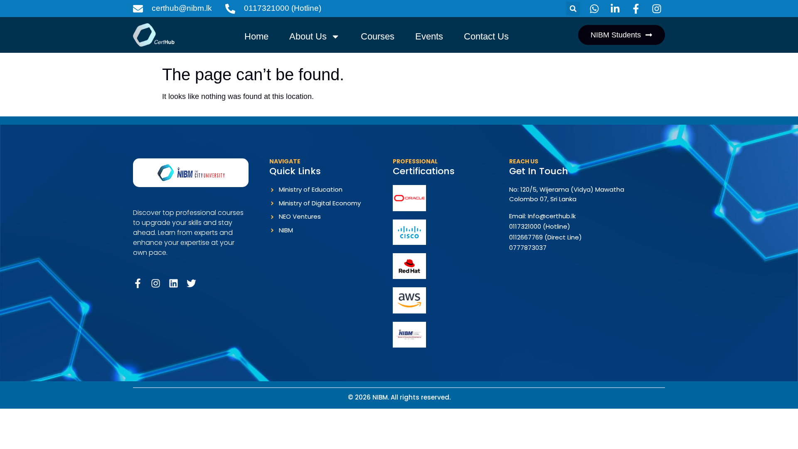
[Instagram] (155, 283)
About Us (308, 36)
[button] (573, 8)
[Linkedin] (173, 283)
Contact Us (486, 36)
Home (256, 36)
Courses (377, 36)
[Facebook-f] (138, 283)
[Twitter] (191, 283)
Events (429, 36)
